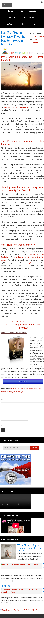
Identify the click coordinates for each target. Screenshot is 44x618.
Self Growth (28, 389)
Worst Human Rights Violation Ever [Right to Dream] (29, 548)
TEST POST (6, 586)
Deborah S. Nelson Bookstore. (16, 107)
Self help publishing (15, 392)
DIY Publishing (17, 389)
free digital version (31, 263)
